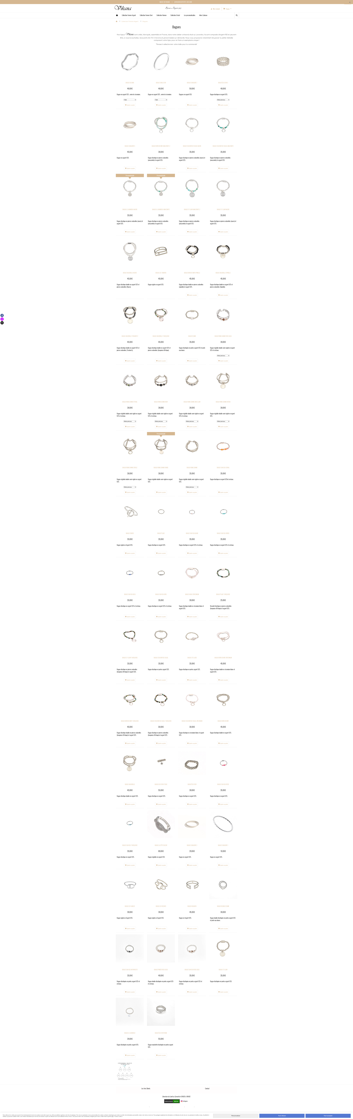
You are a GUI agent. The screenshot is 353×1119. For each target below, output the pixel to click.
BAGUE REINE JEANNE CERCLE (129, 467)
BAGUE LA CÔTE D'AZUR (161, 845)
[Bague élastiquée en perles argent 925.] (223, 948)
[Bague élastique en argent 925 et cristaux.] (192, 512)
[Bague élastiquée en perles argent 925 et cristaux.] (130, 948)
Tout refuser (282, 1115)
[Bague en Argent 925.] (192, 885)
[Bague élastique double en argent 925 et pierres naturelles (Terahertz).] (130, 315)
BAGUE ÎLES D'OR (192, 784)
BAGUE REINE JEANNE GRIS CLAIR (192, 402)
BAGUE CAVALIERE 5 (130, 146)
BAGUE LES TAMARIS (161, 273)
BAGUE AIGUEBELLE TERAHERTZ (130, 336)
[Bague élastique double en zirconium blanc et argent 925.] (192, 573)
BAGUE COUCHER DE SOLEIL (161, 658)
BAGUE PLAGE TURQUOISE (223, 594)
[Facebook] (2, 315)
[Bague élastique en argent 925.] (223, 62)
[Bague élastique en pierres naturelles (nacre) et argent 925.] (192, 125)
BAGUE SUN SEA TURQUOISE (129, 845)
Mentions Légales (143, 1106)
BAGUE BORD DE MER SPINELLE (192, 273)
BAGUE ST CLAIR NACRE (223, 209)
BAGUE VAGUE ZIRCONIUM (192, 594)
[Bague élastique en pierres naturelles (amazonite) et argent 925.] (161, 125)
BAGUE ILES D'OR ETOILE (161, 784)
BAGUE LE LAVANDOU (129, 1033)
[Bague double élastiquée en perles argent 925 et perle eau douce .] (223, 885)
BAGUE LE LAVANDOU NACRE (130, 209)
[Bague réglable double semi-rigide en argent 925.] (223, 381)
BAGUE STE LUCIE (192, 658)
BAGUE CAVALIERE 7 (192, 83)
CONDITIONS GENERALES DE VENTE (205, 1106)
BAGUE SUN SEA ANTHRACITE (130, 969)
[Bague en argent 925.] (130, 125)
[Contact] (2, 322)
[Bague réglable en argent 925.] (161, 824)
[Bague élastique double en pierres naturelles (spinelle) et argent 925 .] (192, 252)
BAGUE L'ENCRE (130, 533)
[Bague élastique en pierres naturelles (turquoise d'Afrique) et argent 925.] (130, 636)
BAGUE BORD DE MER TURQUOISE (130, 721)
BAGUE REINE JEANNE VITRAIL (129, 402)
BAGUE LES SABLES (130, 906)
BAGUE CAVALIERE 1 (223, 845)
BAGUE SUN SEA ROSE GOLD (192, 969)
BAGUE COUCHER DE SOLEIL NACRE (192, 146)
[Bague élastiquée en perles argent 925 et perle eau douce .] (192, 315)
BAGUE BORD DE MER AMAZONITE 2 (161, 146)
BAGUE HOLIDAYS (192, 906)
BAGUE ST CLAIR (223, 969)
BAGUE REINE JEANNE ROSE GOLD (223, 336)
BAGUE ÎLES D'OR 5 (223, 83)
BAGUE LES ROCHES (161, 906)
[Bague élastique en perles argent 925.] (161, 636)
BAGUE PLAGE (161, 533)
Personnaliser (235, 1115)
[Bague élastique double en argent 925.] (223, 700)
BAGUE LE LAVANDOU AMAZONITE (161, 209)
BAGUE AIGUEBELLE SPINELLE (223, 273)
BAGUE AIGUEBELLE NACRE (130, 273)
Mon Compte (189, 1106)
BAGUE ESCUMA (130, 83)
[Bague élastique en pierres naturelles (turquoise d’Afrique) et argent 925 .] (161, 700)
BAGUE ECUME (192, 336)
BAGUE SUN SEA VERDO (223, 533)
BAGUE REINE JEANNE (192, 467)
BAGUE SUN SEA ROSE (223, 784)
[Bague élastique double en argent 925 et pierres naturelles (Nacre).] (130, 252)
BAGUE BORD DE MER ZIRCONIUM (223, 658)
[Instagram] (2, 319)
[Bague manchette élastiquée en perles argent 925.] (161, 1012)
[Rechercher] (237, 15)
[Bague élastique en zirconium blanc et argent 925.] (192, 700)
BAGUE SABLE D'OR (161, 83)
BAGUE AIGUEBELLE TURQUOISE (161, 336)
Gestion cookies (178, 1106)
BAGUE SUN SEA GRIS (161, 594)
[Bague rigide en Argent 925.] (130, 512)
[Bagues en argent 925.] (192, 62)
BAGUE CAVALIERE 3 (192, 845)
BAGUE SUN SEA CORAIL (223, 467)
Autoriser (176, 1101)
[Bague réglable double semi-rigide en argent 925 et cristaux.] (223, 315)
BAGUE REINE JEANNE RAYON (223, 402)
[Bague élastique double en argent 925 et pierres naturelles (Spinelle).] (223, 252)
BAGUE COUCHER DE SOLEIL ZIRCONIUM (192, 721)
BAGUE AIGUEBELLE (130, 784)
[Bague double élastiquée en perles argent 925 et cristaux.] (161, 948)
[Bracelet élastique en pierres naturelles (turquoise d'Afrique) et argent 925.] (223, 573)
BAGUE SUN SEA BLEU (130, 594)
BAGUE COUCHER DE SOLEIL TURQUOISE (160, 721)
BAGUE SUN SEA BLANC (192, 533)
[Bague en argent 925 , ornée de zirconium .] (130, 62)
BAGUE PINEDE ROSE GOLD (161, 969)
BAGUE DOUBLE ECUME (223, 906)
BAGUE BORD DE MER (223, 721)
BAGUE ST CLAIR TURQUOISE (130, 658)
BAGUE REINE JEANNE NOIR (161, 402)
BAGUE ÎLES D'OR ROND (161, 1033)
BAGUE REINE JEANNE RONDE (161, 467)
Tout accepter (328, 1115)
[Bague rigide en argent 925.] (161, 252)
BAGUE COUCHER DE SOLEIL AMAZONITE (223, 146)
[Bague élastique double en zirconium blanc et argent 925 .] (223, 636)
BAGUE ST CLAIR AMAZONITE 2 (192, 209)
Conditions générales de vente (161, 1106)
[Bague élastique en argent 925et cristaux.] (223, 446)
